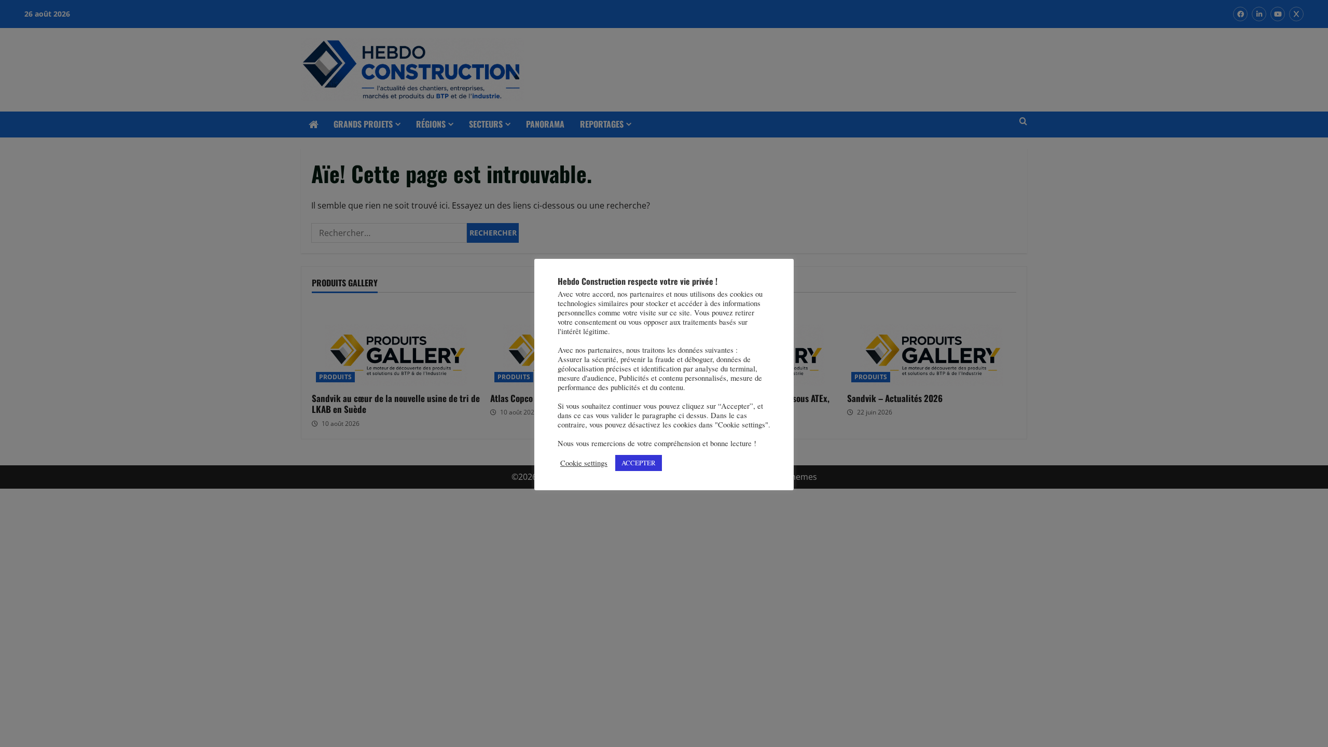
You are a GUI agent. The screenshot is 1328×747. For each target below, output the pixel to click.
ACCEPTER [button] (638, 462)
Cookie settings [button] (583, 463)
